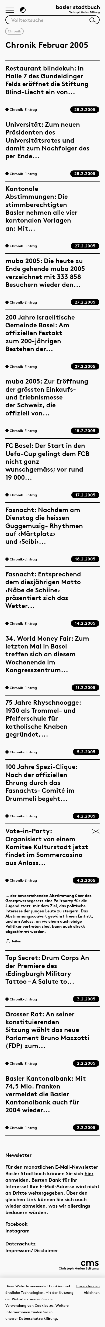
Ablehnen (92, 1292)
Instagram (17, 1230)
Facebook (16, 1224)
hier (89, 1173)
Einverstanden (88, 1286)
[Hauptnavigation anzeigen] (10, 11)
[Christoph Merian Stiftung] (79, 1265)
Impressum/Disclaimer (31, 1250)
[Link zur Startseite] (78, 9)
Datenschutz (20, 1243)
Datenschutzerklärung (38, 1318)
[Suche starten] (92, 19)
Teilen (16, 941)
